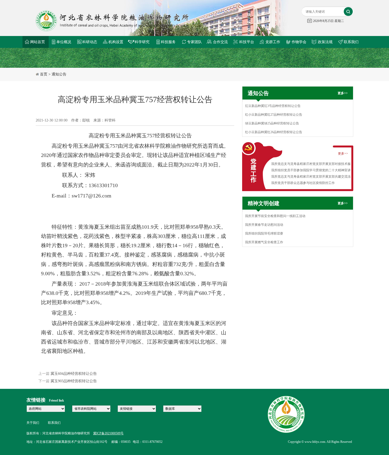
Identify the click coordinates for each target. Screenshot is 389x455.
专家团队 (194, 42)
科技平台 (246, 42)
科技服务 (168, 42)
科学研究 (142, 42)
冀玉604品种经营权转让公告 (74, 374)
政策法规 (325, 42)
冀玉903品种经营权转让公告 (74, 381)
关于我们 (32, 423)
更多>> (343, 93)
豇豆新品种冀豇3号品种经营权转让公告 (273, 106)
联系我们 (351, 42)
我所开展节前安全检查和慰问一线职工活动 (275, 216)
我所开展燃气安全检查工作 (264, 242)
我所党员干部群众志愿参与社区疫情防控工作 (303, 183)
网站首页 (37, 42)
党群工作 (272, 42)
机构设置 (115, 42)
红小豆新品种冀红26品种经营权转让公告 (273, 132)
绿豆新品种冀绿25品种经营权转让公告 (272, 123)
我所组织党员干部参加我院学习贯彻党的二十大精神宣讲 (311, 170)
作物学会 (299, 42)
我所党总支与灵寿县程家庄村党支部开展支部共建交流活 (311, 176)
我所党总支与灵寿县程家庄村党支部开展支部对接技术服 (311, 164)
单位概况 (63, 42)
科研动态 (89, 42)
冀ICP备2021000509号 (108, 433)
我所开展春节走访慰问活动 (264, 225)
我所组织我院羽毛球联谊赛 (264, 233)
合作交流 (220, 42)
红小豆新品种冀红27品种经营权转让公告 (273, 114)
